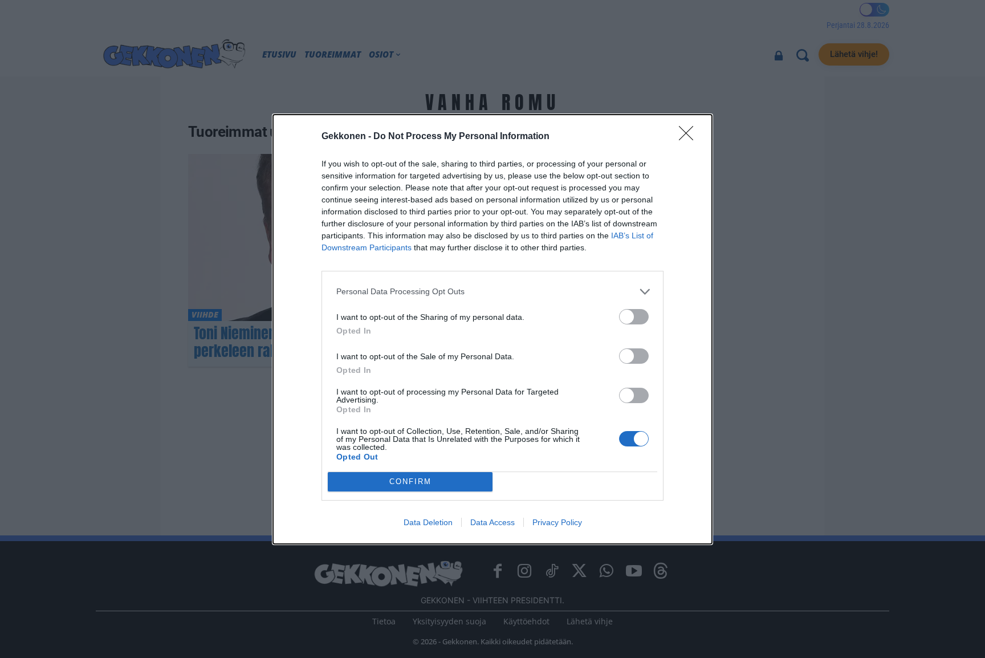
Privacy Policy (557, 522)
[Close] (690, 137)
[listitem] (492, 292)
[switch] (634, 316)
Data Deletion (428, 522)
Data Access (492, 522)
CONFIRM (410, 481)
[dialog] (492, 329)
